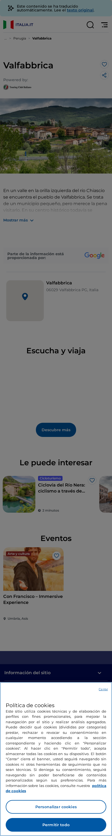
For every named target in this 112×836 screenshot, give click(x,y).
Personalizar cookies (56, 806)
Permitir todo (56, 824)
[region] (56, 759)
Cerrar (103, 689)
